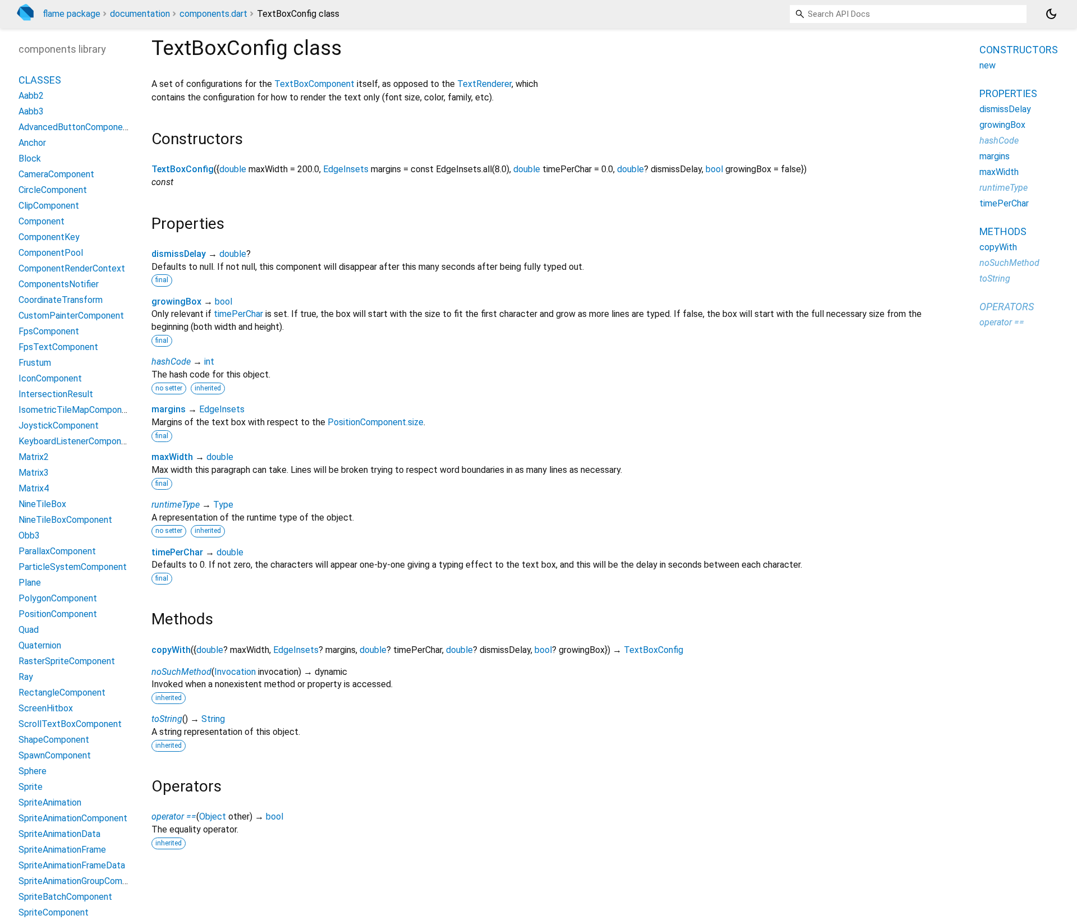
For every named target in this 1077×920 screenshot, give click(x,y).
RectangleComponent (62, 692)
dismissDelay (178, 254)
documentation (140, 13)
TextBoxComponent (314, 84)
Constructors (1018, 50)
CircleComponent (53, 190)
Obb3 (29, 535)
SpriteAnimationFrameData (72, 865)
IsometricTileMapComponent (77, 409)
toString (166, 719)
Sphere (33, 771)
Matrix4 (34, 488)
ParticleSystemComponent (73, 567)
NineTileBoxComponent (65, 519)
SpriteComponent (54, 912)
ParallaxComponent (57, 551)
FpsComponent (49, 331)
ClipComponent (49, 205)
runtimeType (175, 504)
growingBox (176, 301)
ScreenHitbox (46, 708)
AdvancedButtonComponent (75, 127)
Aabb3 (31, 111)
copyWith (171, 650)
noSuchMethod (181, 671)
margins (168, 409)
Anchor (32, 142)
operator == (173, 816)
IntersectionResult (56, 394)
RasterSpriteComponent (67, 661)
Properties (1008, 93)
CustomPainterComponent (71, 315)
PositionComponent (58, 614)
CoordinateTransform (61, 300)
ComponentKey (49, 237)
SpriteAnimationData (59, 834)
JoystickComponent (59, 425)
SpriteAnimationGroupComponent (84, 881)
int (209, 361)
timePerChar (238, 314)
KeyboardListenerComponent (77, 441)
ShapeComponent (54, 739)
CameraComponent (56, 174)
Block (30, 158)
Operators (1006, 306)
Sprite (31, 786)
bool (714, 169)
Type (223, 504)
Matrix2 (34, 457)
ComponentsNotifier (59, 284)
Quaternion (40, 645)
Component (42, 221)
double (232, 169)
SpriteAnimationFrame (62, 849)
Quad (29, 629)
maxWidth (172, 457)
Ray (26, 676)
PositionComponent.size (376, 422)
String (213, 719)
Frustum (35, 362)
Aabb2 (31, 95)
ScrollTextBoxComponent (70, 724)
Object (212, 816)
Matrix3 (34, 472)
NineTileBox (42, 504)
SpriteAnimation (50, 802)
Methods (1003, 231)
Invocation (235, 671)
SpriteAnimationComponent (73, 818)
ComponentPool (51, 252)
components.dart (213, 13)
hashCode (171, 361)
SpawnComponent (55, 755)
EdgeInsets (346, 169)
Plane (30, 582)
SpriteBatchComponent (65, 896)
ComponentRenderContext (72, 268)
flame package (71, 13)
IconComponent (50, 378)
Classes (40, 80)
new (987, 65)
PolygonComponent (58, 598)
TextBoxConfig (182, 169)
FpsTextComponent (58, 347)
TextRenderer (484, 84)
